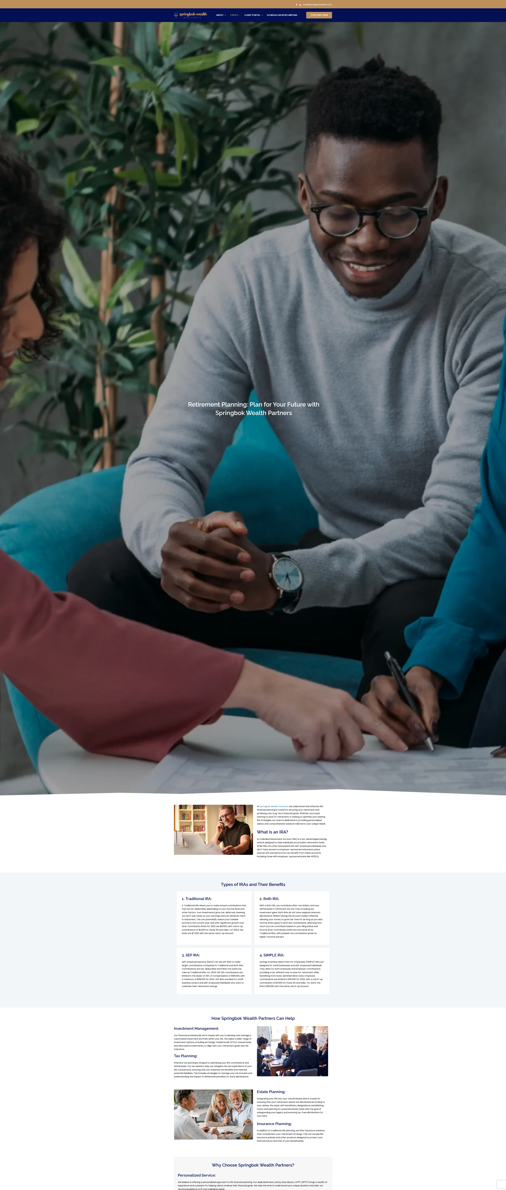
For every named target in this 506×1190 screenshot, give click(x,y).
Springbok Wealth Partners (274, 806)
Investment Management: (196, 1028)
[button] (224, 15)
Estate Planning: (271, 1092)
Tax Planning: (185, 1056)
